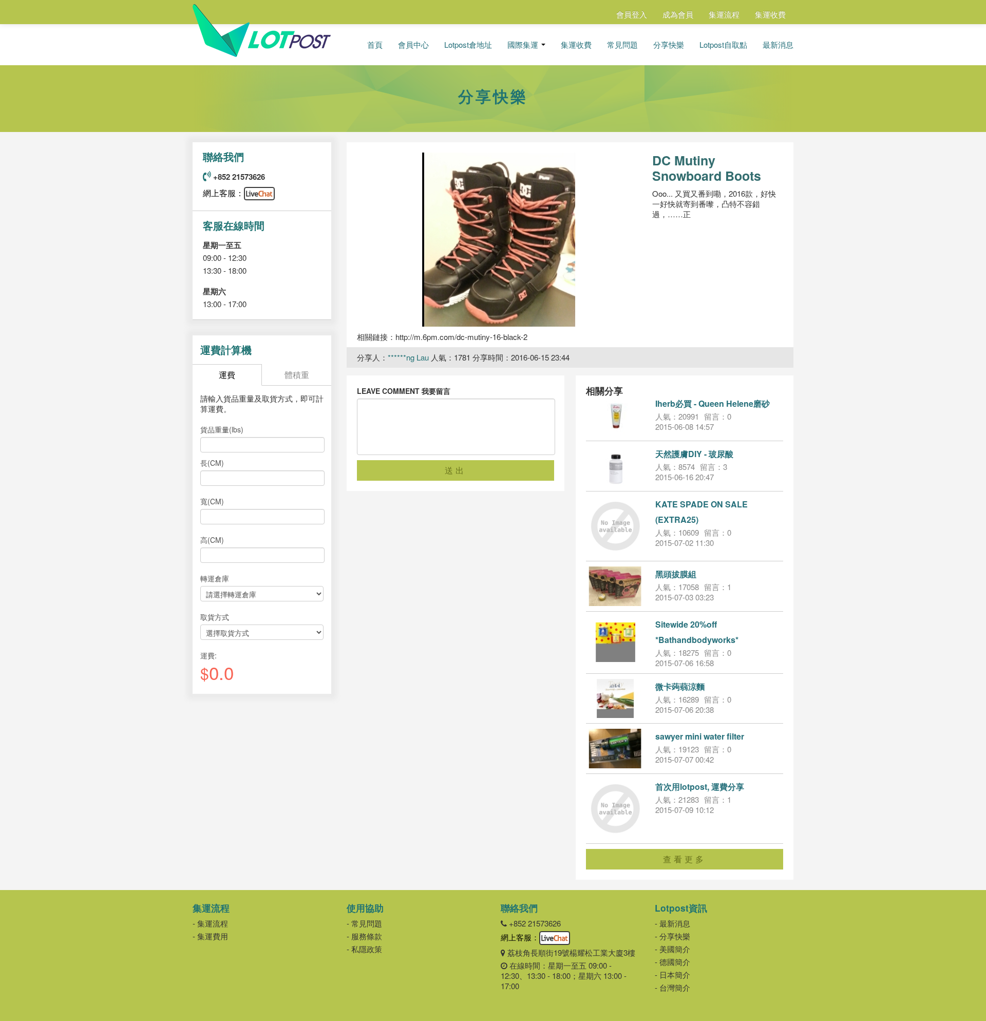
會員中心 (413, 45)
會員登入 (631, 14)
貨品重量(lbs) (221, 429)
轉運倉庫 (214, 578)
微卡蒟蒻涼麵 (680, 686)
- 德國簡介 (672, 961)
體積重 (297, 375)
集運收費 (770, 14)
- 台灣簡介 (672, 987)
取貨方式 (214, 617)
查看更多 (684, 859)
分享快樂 (668, 45)
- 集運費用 (210, 936)
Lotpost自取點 (723, 45)
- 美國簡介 (672, 948)
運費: (208, 655)
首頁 (375, 45)
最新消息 (778, 45)
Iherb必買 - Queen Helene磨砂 (712, 403)
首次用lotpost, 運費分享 (699, 786)
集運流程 (724, 14)
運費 (227, 375)
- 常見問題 (364, 923)
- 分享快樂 (672, 936)
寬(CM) (212, 501)
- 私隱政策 (364, 948)
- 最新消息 (672, 923)
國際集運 (523, 45)
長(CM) (212, 463)
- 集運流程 (210, 923)
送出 (455, 470)
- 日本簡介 (672, 974)
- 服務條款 (364, 936)
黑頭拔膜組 (675, 574)
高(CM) (212, 540)
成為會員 (677, 14)
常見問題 (622, 45)
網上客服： (223, 193)
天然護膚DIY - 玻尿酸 (694, 454)
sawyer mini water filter (699, 736)
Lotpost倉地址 (468, 45)
